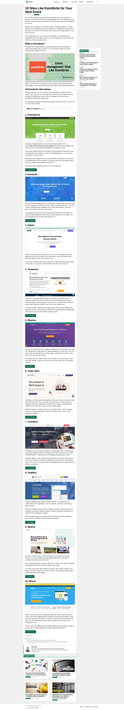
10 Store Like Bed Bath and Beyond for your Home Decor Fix (41, 640)
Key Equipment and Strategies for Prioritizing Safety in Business (36, 695)
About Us (82, 706)
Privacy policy (95, 706)
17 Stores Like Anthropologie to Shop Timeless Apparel (88, 63)
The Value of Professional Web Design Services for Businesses (36, 674)
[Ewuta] (29, 2)
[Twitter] (33, 707)
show (42, 109)
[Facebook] (31, 707)
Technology (89, 1)
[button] (97, 2)
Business (56, 1)
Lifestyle (65, 1)
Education (74, 1)
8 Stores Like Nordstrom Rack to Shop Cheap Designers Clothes (88, 70)
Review (81, 1)
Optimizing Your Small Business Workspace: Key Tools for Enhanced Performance (47, 642)
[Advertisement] (89, 25)
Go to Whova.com (30, 631)
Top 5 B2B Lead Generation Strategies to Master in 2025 (61, 674)
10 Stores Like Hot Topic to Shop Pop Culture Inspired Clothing (87, 56)
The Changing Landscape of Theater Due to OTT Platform (88, 84)
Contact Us (87, 706)
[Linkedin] (29, 707)
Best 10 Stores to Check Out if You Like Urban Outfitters (88, 78)
